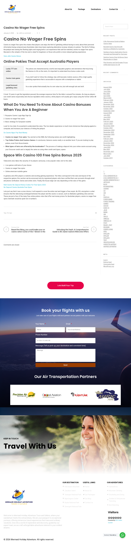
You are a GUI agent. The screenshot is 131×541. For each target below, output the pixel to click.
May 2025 (106, 119)
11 (104, 173)
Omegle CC (107, 221)
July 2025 (106, 115)
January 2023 (108, 141)
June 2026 (106, 91)
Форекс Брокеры (109, 246)
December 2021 (108, 151)
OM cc (105, 216)
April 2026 (106, 96)
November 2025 (108, 106)
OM (104, 214)
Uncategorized (109, 242)
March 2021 (107, 154)
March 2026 (107, 98)
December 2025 (108, 104)
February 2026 (108, 100)
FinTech (106, 197)
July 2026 (106, 89)
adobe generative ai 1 (111, 180)
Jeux (105, 210)
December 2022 (108, 143)
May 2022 (106, 149)
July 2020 (106, 156)
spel (105, 231)
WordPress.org (108, 266)
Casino (106, 188)
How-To (106, 208)
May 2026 (106, 94)
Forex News (107, 199)
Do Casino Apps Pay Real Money (15, 133)
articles (106, 182)
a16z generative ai (110, 176)
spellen (106, 233)
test (105, 240)
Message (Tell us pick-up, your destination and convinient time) (61, 346)
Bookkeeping (108, 186)
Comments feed (108, 264)
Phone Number (41, 335)
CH (104, 191)
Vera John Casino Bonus (12, 56)
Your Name (40, 324)
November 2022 (108, 145)
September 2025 (108, 111)
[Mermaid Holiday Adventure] (12, 9)
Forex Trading (108, 201)
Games (105, 203)
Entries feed (107, 262)
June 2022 (106, 147)
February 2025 (108, 121)
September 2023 (108, 134)
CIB (104, 193)
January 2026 (108, 102)
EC (104, 195)
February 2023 (108, 139)
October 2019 (107, 158)
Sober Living (108, 229)
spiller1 (106, 238)
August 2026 (107, 87)
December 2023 (108, 132)
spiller (106, 236)
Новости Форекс (109, 244)
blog (105, 184)
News (105, 212)
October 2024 (107, 128)
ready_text (107, 225)
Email (68, 324)
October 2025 (107, 109)
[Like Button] (37, 33)
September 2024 (108, 130)
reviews (106, 227)
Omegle (106, 218)
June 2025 (106, 117)
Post (105, 223)
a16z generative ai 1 (110, 178)
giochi (105, 206)
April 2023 (106, 136)
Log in (105, 260)
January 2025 (108, 124)
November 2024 (108, 126)
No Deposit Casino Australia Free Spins (18, 187)
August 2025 (107, 113)
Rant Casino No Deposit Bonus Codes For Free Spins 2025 (25, 185)
